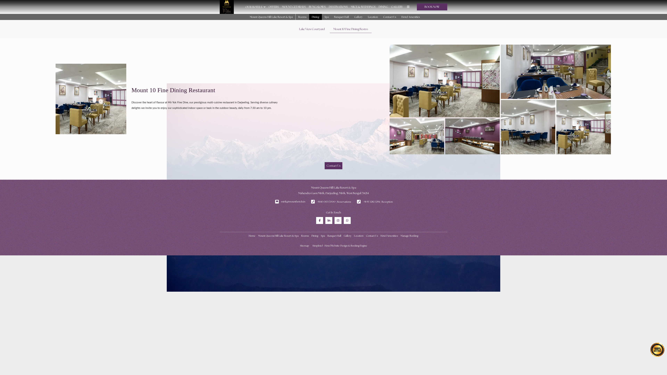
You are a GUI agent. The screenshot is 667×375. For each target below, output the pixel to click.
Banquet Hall (341, 17)
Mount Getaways (294, 7)
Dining (383, 7)
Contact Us (389, 17)
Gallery (397, 7)
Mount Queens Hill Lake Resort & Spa (271, 17)
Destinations (338, 7)
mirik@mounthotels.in (293, 201)
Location (373, 17)
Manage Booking (409, 235)
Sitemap (304, 245)
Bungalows (317, 7)
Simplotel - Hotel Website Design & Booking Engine (339, 245)
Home (252, 235)
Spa (326, 17)
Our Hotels (253, 7)
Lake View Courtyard (312, 29)
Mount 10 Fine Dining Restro (350, 29)
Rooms (302, 17)
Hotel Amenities (410, 17)
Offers (274, 7)
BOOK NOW (432, 7)
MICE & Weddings (363, 7)
